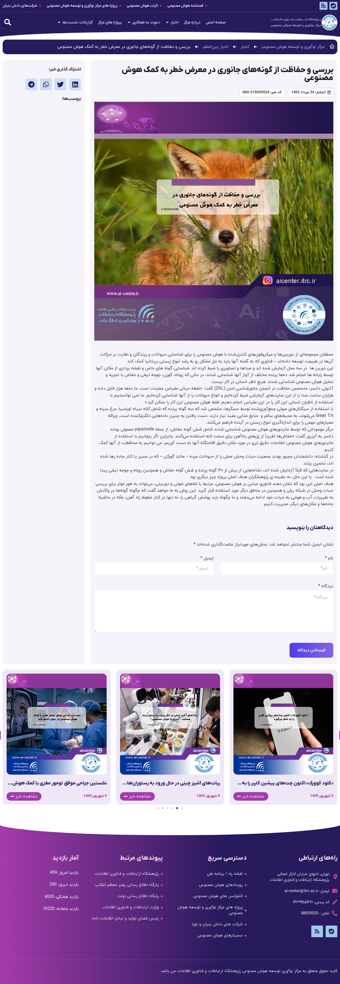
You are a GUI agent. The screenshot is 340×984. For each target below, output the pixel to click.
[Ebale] (333, 6)
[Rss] (324, 6)
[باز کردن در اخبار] (167, 22)
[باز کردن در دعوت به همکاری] (129, 22)
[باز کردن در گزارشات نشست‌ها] (59, 22)
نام (329, 558)
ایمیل (207, 558)
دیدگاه (325, 586)
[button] (7, 22)
